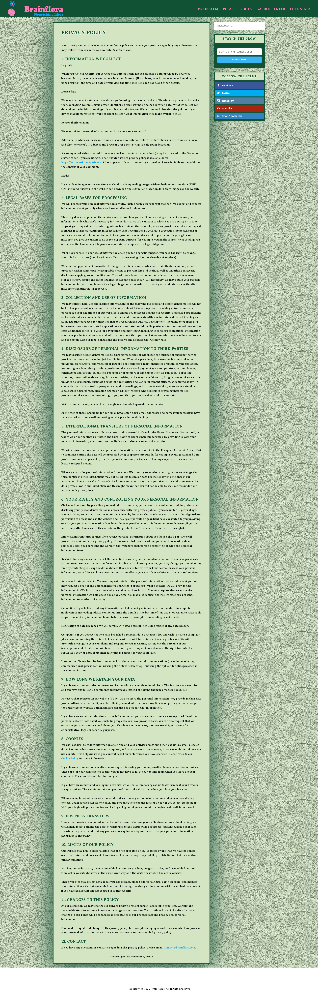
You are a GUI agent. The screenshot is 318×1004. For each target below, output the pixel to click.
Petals (229, 9)
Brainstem (208, 9)
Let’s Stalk (300, 9)
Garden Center (271, 9)
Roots (246, 9)
